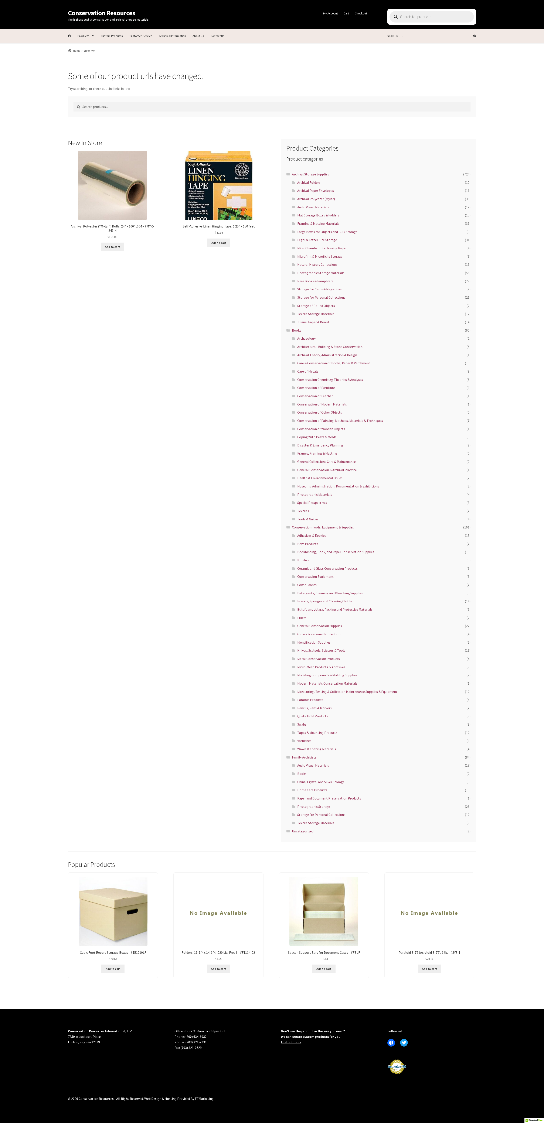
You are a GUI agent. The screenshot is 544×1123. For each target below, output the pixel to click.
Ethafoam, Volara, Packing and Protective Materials (335, 609)
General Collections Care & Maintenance (326, 461)
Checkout (361, 13)
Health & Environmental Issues (320, 478)
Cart (346, 13)
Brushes (303, 560)
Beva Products (307, 544)
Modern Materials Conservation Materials (327, 683)
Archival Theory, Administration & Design (327, 355)
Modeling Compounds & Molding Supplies (327, 675)
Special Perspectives (312, 502)
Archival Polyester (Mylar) (316, 199)
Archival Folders (308, 182)
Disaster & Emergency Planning (320, 445)
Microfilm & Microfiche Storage (320, 256)
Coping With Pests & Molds (316, 437)
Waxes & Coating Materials (316, 749)
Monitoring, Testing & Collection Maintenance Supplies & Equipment (347, 691)
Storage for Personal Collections (321, 297)
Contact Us (217, 36)
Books (296, 330)
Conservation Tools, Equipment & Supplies (323, 527)
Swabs (301, 724)
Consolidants (307, 585)
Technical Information (172, 36)
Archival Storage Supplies (310, 174)
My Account (330, 13)
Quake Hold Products (312, 716)
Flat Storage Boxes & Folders (318, 215)
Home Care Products (312, 790)
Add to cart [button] (112, 247)
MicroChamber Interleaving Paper (322, 248)
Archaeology (306, 338)
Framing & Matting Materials (318, 223)
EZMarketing (204, 1098)
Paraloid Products (310, 700)
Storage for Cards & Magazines (319, 289)
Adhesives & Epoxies (311, 535)
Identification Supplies (313, 642)
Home (77, 50)
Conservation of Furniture (316, 388)
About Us (198, 36)
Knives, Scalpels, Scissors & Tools (321, 650)
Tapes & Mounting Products (317, 732)
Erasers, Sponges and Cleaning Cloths (324, 601)
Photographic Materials (314, 494)
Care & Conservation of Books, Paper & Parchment (333, 363)
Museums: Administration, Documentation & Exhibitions (338, 486)
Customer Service (140, 36)
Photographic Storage (313, 806)
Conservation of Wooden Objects (321, 429)
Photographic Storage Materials (320, 273)
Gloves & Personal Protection (318, 634)
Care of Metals (307, 371)
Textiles (303, 511)
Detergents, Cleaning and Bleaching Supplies (330, 593)
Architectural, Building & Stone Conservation (330, 347)
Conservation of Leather (315, 396)
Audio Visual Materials (313, 207)
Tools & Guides (308, 519)
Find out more (291, 1042)
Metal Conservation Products (318, 659)
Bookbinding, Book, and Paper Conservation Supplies (335, 552)
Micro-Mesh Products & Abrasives (321, 667)
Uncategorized (302, 831)
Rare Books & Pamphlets (315, 281)
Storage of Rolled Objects (316, 306)
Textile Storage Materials (315, 314)
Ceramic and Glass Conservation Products (327, 568)
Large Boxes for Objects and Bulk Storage (327, 232)
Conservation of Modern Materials (322, 404)
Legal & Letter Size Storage (317, 240)
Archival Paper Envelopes (315, 190)
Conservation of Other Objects (319, 412)
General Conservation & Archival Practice (327, 470)
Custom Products (112, 36)
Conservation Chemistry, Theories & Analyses (330, 379)
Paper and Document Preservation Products (329, 798)
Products (83, 36)
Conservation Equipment (315, 576)
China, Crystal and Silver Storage (320, 782)
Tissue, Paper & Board (313, 322)
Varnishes (304, 741)
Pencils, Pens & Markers (314, 708)
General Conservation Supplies (319, 626)
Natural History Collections (317, 264)
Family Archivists (304, 757)
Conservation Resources (101, 13)
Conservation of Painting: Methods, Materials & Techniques (340, 420)
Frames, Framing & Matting (317, 453)
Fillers (301, 618)
